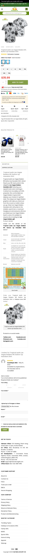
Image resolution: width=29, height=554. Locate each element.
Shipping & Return (7, 167)
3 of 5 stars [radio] (19, 385)
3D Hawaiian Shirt (8, 119)
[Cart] (26, 9)
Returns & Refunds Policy (9, 508)
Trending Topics (6, 523)
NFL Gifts (17, 47)
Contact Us (4, 479)
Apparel (3, 540)
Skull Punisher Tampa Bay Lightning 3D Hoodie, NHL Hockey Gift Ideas (7, 151)
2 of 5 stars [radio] (11, 385)
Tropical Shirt (11, 121)
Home (2, 47)
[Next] (28, 146)
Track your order (6, 485)
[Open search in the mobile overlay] (14, 13)
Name (3, 409)
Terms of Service (6, 499)
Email (3, 417)
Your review (4, 391)
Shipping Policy (5, 505)
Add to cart (17, 82)
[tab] (14, 164)
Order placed (4, 111)
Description (5, 164)
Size (2, 65)
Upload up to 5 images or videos (10, 403)
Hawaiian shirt (15, 116)
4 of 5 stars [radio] (4, 387)
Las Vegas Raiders (18, 119)
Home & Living (5, 537)
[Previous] (1, 146)
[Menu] (2, 9)
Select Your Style (6, 57)
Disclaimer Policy (6, 511)
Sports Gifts (9, 47)
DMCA (3, 487)
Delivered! (25, 111)
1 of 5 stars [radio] (3, 385)
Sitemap (3, 543)
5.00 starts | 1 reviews (13, 54)
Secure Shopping (6, 490)
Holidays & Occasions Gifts (9, 526)
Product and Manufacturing (9, 514)
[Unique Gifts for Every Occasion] (14, 9)
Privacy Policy (5, 502)
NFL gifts (25, 119)
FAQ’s (3, 482)
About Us (4, 476)
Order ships (14, 111)
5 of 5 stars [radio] (15, 387)
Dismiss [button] (25, 1)
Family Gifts (4, 529)
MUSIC (3, 531)
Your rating (4, 382)
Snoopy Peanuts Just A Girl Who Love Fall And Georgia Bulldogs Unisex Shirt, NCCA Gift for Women (21, 152)
